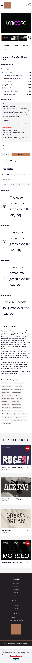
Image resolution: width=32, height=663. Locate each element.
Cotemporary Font (7, 383)
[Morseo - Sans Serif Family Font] (16, 550)
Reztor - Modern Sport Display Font (12, 499)
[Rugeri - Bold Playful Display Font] (16, 455)
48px (20, 184)
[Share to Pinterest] (13, 161)
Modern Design (16, 401)
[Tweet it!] (11, 161)
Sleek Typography (7, 410)
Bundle (16, 587)
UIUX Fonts (5, 420)
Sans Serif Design (17, 404)
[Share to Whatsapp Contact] (15, 161)
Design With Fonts (7, 389)
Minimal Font (5, 401)
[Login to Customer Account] (30, 4)
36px (12, 184)
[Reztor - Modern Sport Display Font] (16, 487)
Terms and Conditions (16, 620)
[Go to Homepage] (7, 8)
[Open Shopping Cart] (26, 4)
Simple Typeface (17, 407)
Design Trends (18, 386)
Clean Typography (12, 380)
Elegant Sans (5, 392)
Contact (16, 608)
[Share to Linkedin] (6, 161)
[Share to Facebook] (9, 161)
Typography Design (7, 417)
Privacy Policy (16, 618)
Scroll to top (30, 587)
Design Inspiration (7, 386)
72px (27, 184)
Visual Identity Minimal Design (19, 420)
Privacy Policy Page (16, 656)
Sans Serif (5, 469)
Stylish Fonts (18, 410)
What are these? (15, 68)
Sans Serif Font (6, 407)
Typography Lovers (21, 417)
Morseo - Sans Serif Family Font (12, 562)
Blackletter (16, 584)
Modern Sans (5, 404)
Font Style (17, 395)
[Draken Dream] (16, 518)
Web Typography (6, 423)
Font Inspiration (16, 392)
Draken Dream (6, 530)
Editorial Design (19, 389)
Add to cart (21, 154)
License (16, 605)
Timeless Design (6, 414)
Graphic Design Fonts (8, 398)
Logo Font (19, 398)
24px (5, 184)
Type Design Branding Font (21, 414)
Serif (16, 595)
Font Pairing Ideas (7, 395)
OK (16, 660)
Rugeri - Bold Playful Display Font (12, 467)
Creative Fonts (19, 383)
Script (16, 592)
